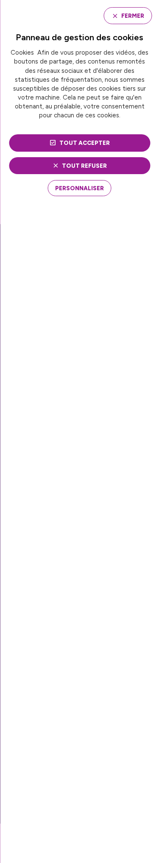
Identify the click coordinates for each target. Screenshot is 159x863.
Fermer (132, 15)
